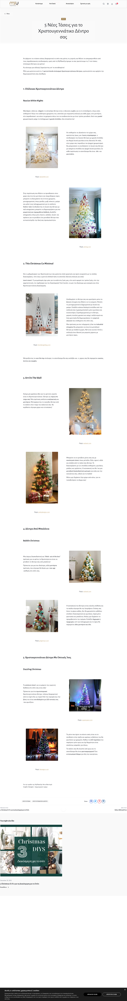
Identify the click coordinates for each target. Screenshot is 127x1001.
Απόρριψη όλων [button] (111, 994)
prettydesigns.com (44, 512)
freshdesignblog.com (44, 345)
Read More (3, 887)
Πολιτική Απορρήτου (15, 999)
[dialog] (63, 994)
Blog (63, 19)
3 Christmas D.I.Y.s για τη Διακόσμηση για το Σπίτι (19, 884)
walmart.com (87, 443)
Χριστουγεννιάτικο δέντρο (40, 801)
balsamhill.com (44, 177)
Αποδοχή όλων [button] (92, 994)
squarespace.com (87, 720)
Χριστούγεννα (26, 801)
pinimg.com (87, 247)
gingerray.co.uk (44, 641)
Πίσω (8, 13)
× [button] (125, 989)
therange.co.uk (44, 769)
